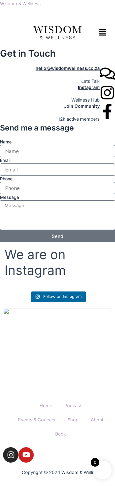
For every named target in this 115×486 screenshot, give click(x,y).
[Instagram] (107, 92)
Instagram (89, 87)
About (97, 420)
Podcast (73, 405)
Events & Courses (36, 420)
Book (60, 434)
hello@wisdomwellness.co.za (68, 68)
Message (9, 197)
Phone (6, 178)
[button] (98, 32)
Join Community (82, 106)
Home (46, 405)
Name (6, 141)
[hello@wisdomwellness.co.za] (107, 73)
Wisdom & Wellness (20, 3)
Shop (73, 420)
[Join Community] (107, 111)
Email (5, 160)
